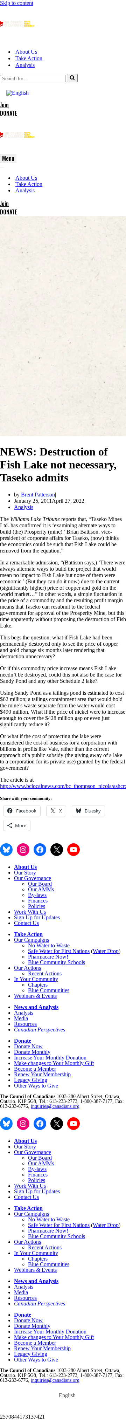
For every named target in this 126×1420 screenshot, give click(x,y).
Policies (36, 906)
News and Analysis (36, 1007)
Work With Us (30, 912)
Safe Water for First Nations (59, 951)
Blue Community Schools (56, 962)
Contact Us (26, 923)
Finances (38, 901)
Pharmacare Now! (48, 957)
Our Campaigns (31, 940)
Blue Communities (48, 990)
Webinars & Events (35, 996)
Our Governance (32, 878)
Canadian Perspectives (39, 1030)
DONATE (8, 113)
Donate (22, 1041)
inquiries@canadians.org (55, 1106)
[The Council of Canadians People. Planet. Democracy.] (17, 39)
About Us (26, 52)
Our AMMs (41, 889)
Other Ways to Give (36, 1086)
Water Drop (106, 951)
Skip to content (16, 3)
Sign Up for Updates (37, 917)
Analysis (25, 65)
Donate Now (28, 1046)
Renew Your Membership (42, 1074)
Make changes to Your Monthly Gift (54, 1063)
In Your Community (36, 979)
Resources (25, 1024)
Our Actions (27, 968)
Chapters (38, 985)
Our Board (40, 884)
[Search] (72, 78)
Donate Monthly (32, 1052)
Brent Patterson (38, 495)
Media (21, 1018)
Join (4, 105)
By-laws (37, 895)
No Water (39, 945)
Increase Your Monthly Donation (50, 1058)
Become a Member (35, 1069)
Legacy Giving (30, 1080)
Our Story (25, 873)
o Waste (61, 945)
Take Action (28, 58)
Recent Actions (45, 973)
